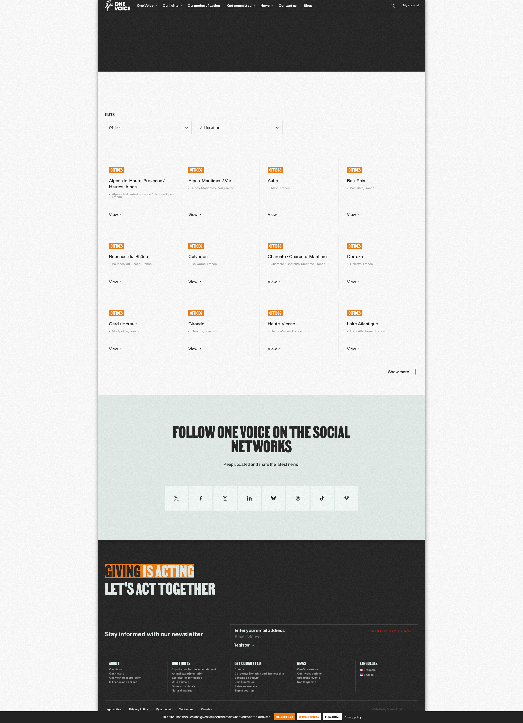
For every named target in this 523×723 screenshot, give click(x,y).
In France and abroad (123, 682)
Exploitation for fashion (187, 678)
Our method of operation (125, 678)
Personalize (332, 716)
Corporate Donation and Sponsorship (259, 674)
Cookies (206, 709)
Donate (239, 669)
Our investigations (309, 674)
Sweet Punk (394, 709)
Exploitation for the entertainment (194, 669)
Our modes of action (204, 5)
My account (411, 5)
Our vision (116, 669)
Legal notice (113, 709)
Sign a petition (244, 691)
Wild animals (180, 682)
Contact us (288, 5)
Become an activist (247, 678)
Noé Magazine (306, 682)
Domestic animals (183, 686)
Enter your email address (260, 631)
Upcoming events (308, 678)
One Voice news (307, 669)
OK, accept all (284, 716)
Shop (308, 5)
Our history (116, 674)
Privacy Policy (138, 709)
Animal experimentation (187, 674)
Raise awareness (246, 686)
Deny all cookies (309, 716)
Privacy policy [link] (352, 717)
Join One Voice (245, 682)
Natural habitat (182, 691)
